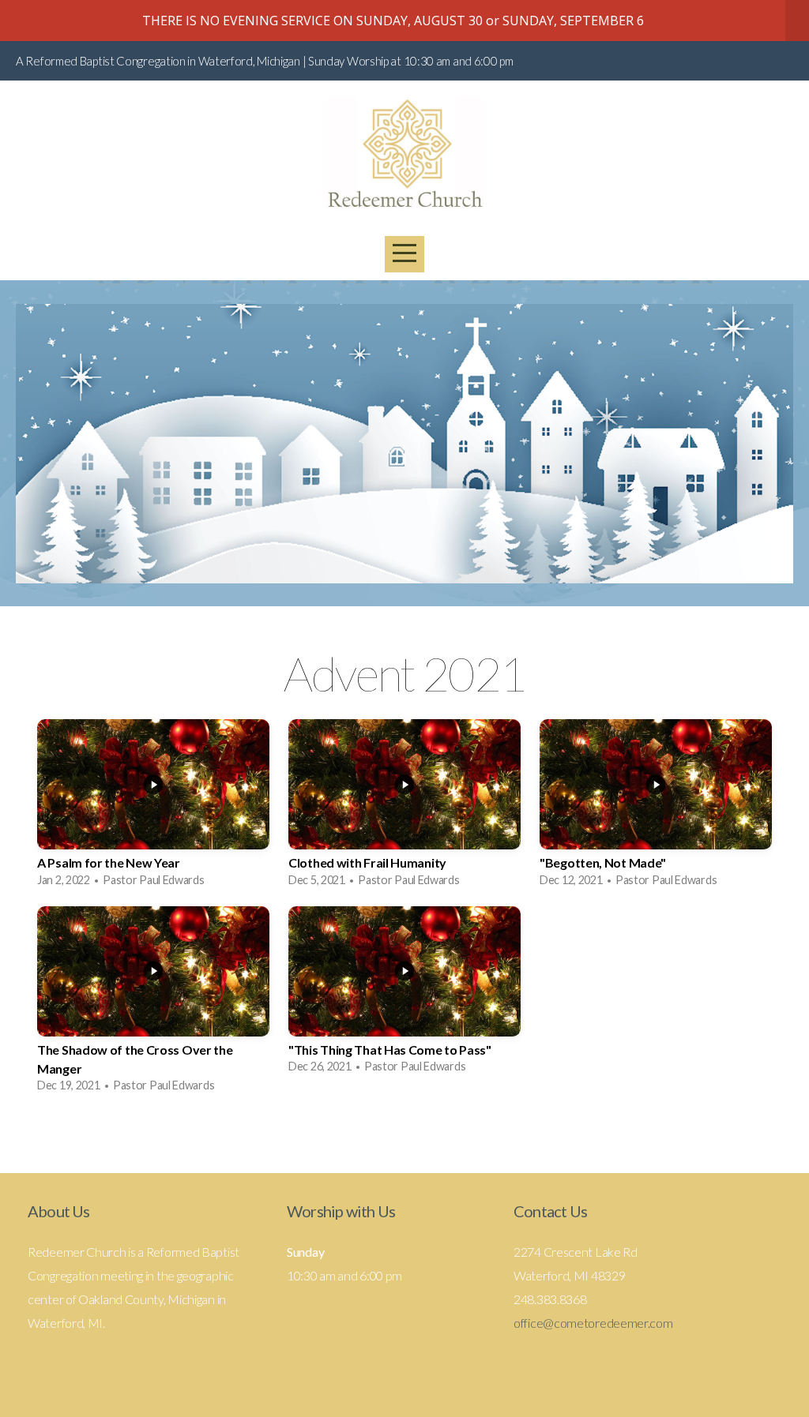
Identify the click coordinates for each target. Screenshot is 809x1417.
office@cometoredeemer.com (593, 1322)
